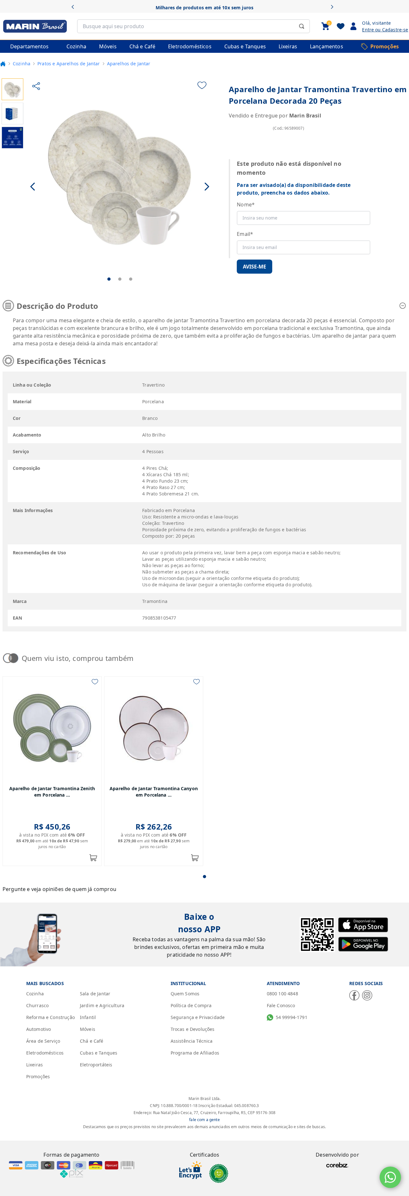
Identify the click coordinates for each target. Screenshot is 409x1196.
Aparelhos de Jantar (128, 63)
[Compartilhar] (36, 86)
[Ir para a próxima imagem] (207, 187)
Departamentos (29, 46)
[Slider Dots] (204, 876)
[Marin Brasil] (33, 26)
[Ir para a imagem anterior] (33, 187)
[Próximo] (334, 7)
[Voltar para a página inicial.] (3, 63)
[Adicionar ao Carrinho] (93, 858)
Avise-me (254, 266)
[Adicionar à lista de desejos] (201, 85)
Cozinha (21, 63)
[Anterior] (75, 7)
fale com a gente (204, 1119)
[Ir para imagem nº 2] (119, 279)
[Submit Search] (301, 26)
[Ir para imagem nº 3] (130, 279)
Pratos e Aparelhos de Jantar (68, 63)
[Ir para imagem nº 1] (109, 279)
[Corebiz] (337, 1165)
